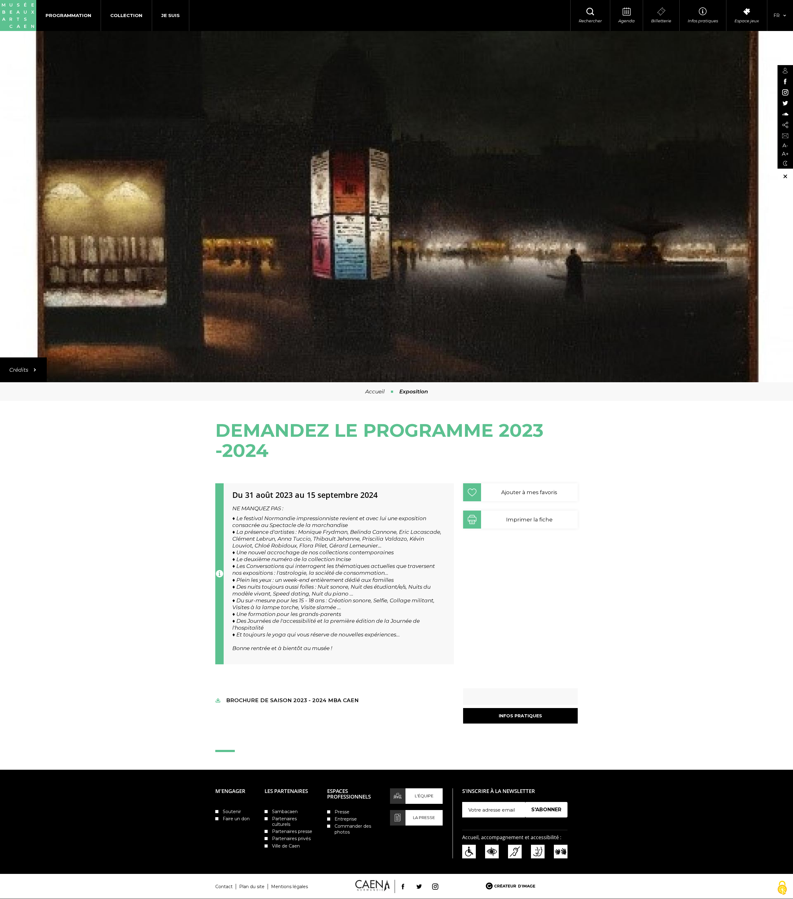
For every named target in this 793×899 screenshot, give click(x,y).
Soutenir (232, 811)
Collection (126, 15)
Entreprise (346, 819)
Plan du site (252, 886)
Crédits (18, 370)
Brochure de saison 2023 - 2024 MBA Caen (292, 700)
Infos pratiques (520, 716)
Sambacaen (285, 811)
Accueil (375, 391)
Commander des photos (353, 829)
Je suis (170, 15)
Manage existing (544, 820)
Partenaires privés (291, 838)
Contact (224, 886)
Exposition (413, 391)
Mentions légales (289, 886)
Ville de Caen (286, 846)
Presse (342, 812)
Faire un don (236, 819)
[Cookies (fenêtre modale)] (782, 888)
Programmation (68, 15)
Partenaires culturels (284, 821)
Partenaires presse (292, 831)
